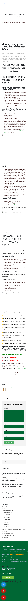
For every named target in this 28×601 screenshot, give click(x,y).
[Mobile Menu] (3, 6)
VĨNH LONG (4, 537)
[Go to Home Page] (2, 14)
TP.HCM (5, 527)
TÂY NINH (5, 526)
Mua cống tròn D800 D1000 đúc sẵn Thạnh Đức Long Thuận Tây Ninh (14, 474)
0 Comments (9, 61)
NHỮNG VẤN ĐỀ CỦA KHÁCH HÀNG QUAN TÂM (12, 529)
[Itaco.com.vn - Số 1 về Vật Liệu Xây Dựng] (8, 6)
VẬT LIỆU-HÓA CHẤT (6, 533)
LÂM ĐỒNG (6, 521)
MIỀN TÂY (5, 524)
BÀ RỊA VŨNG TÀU (7, 512)
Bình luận (6, 408)
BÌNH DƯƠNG (10, 52)
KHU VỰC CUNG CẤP (6, 510)
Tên (5, 424)
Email (5, 430)
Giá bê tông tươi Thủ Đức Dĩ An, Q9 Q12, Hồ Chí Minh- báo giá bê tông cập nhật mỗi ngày (12, 485)
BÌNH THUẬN (6, 517)
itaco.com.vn (9, 366)
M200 (15, 204)
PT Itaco (3, 52)
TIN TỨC (4, 531)
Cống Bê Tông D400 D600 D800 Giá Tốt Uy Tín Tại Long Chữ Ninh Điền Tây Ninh (13, 479)
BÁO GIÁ (3, 508)
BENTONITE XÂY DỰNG (8, 535)
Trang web (6, 436)
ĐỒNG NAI (5, 519)
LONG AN (5, 522)
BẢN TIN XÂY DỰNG (6, 507)
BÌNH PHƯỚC (6, 516)
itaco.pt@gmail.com (12, 557)
